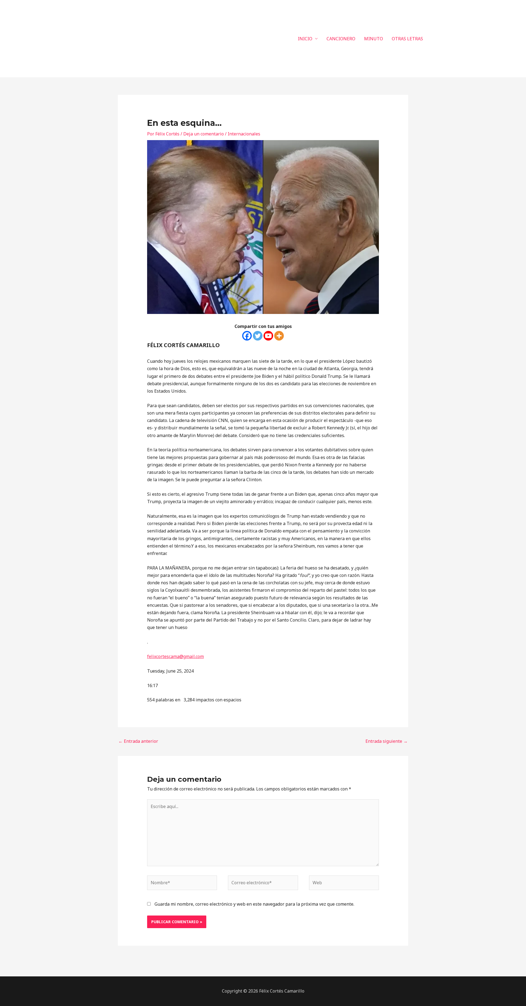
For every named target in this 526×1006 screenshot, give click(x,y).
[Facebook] (247, 336)
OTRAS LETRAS (407, 39)
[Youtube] (268, 336)
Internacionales (244, 134)
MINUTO (373, 39)
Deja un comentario (203, 134)
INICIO (305, 39)
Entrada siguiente (386, 741)
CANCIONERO (341, 39)
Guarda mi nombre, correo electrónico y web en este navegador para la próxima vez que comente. (254, 904)
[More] (279, 336)
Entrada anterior (138, 741)
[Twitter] (257, 336)
